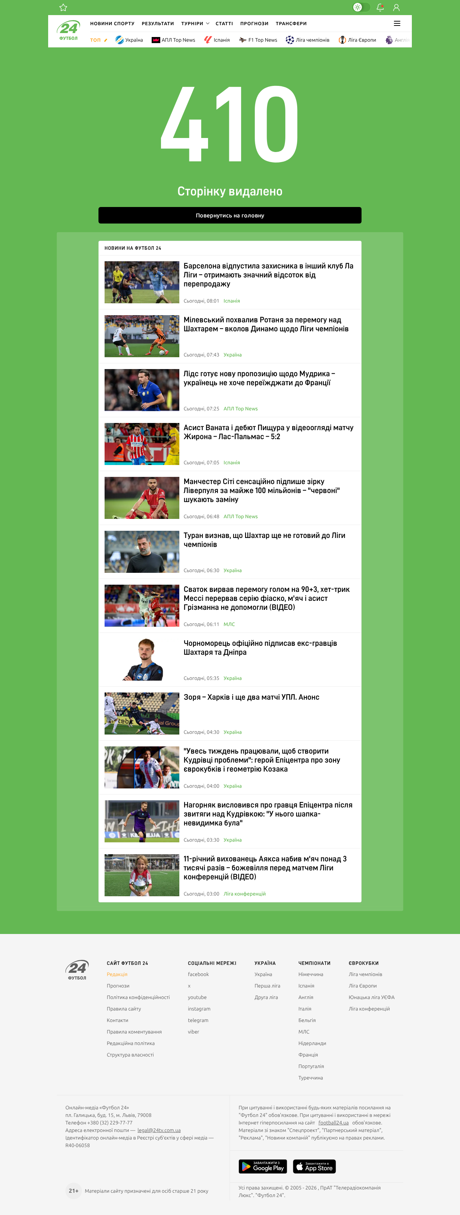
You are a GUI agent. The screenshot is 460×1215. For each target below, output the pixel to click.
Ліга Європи (362, 40)
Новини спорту (112, 23)
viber (193, 1032)
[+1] (63, 7)
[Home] (68, 38)
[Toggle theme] (361, 7)
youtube (197, 997)
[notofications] (380, 7)
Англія (402, 40)
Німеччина (310, 974)
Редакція (117, 974)
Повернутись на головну (230, 215)
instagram (199, 1009)
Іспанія (222, 40)
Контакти (117, 1020)
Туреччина (310, 1078)
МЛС (229, 624)
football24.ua (333, 1123)
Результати (158, 23)
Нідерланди (312, 1043)
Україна (134, 40)
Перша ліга (267, 986)
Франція (308, 1055)
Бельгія (307, 1020)
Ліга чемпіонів (312, 40)
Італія (304, 1009)
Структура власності (130, 1055)
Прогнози (254, 23)
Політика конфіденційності (138, 997)
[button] (194, 23)
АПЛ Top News (178, 40)
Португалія (311, 1066)
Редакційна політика (131, 1043)
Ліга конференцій (245, 894)
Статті (224, 23)
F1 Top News (262, 40)
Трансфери (291, 23)
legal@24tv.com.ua (159, 1130)
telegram (198, 1020)
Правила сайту (124, 1009)
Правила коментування (134, 1032)
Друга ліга (266, 997)
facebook (198, 974)
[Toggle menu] (397, 23)
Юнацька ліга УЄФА (372, 997)
